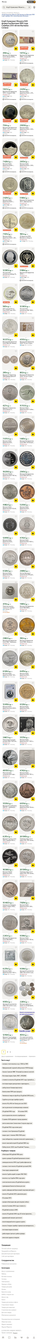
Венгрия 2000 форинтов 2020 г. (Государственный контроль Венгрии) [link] (8, 200)
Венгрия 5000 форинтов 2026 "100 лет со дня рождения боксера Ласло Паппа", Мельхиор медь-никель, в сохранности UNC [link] (10, 674)
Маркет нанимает (7, 1324)
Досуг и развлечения (8, 1271)
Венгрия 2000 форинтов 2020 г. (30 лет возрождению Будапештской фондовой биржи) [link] (9, 237)
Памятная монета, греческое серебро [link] (8, 607)
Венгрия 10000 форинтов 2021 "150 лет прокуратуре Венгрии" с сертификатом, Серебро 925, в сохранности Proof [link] (10, 474)
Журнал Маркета (7, 1327)
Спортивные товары (8, 1305)
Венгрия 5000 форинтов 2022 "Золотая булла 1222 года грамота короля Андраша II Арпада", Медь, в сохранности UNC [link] (9, 540)
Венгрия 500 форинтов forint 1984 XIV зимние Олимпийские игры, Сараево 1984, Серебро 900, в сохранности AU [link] (10, 342)
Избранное (22, 1337)
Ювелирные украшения (9, 1315)
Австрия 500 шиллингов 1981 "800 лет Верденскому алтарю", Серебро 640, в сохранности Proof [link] (27, 309)
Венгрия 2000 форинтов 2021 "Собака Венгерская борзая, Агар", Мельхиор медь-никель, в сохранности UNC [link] (27, 408)
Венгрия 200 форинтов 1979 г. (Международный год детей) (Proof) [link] (27, 273)
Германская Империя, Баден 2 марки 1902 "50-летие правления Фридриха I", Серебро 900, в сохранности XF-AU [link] (10, 905)
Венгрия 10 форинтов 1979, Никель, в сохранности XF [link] (9, 408)
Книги (3, 1299)
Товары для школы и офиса (10, 1302)
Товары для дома (7, 1287)
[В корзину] (16, 48)
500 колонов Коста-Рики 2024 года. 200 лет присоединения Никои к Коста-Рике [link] (9, 309)
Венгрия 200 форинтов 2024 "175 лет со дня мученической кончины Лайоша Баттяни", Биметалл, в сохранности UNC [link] (27, 375)
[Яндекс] (15, 1333)
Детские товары (6, 1312)
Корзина (28, 1337)
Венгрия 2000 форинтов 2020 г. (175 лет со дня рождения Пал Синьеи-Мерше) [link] (26, 92)
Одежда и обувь (6, 1284)
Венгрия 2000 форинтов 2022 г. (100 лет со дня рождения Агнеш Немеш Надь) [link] (26, 128)
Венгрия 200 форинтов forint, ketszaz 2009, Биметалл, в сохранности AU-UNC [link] (10, 56)
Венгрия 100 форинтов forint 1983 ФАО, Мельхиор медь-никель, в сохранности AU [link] (27, 607)
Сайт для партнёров (8, 1256)
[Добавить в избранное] (16, 31)
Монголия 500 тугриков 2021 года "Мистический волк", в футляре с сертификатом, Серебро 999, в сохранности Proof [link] (9, 773)
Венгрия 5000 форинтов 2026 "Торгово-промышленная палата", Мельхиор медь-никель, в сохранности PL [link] (10, 573)
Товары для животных (8, 1307)
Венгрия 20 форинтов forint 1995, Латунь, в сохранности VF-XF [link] (26, 641)
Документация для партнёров (11, 1253)
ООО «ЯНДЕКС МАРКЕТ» (13, 1330)
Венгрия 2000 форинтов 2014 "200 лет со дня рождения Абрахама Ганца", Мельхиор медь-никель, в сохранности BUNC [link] (27, 905)
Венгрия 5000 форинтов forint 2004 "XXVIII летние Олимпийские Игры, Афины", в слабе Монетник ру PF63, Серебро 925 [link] (9, 707)
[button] (34, 7)
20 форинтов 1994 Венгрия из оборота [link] (26, 237)
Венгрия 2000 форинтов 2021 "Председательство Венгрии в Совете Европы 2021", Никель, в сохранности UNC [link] (27, 674)
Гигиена (4, 1279)
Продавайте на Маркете (9, 1251)
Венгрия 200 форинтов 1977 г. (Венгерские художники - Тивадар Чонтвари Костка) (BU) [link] (27, 200)
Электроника (5, 1281)
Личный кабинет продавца (10, 1248)
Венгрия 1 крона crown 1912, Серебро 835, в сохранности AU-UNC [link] (9, 839)
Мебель (4, 1274)
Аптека (4, 1289)
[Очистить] (29, 7)
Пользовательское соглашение (11, 1319)
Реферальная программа (9, 1264)
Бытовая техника (7, 1276)
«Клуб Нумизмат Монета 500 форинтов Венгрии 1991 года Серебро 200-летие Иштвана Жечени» (18, 15)
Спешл (9, 1337)
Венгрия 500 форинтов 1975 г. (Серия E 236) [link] (10, 92)
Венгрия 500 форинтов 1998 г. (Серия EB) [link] (27, 56)
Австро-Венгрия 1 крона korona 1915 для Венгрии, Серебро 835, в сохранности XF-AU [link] (27, 573)
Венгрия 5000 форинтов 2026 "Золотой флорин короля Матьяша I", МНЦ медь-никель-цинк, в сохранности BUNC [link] (26, 707)
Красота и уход (6, 1292)
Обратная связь (6, 1322)
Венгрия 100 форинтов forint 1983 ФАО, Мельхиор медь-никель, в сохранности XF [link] (10, 938)
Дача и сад (5, 1297)
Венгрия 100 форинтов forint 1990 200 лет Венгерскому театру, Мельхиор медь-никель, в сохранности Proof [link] (27, 474)
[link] (15, 1064)
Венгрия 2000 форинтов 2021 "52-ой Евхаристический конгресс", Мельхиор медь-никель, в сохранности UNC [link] (9, 507)
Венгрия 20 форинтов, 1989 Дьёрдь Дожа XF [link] (9, 375)
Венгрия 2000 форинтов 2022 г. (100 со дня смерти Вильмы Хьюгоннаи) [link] (26, 164)
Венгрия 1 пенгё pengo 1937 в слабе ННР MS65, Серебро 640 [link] (10, 1037)
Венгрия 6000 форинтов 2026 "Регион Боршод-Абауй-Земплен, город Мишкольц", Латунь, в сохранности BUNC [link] (27, 806)
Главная (3, 1337)
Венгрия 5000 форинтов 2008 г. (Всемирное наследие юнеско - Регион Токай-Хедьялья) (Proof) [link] (10, 164)
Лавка (15, 1337)
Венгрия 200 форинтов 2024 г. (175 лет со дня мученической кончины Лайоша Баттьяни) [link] (10, 128)
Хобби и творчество (8, 1294)
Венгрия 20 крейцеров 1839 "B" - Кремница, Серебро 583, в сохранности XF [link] (10, 806)
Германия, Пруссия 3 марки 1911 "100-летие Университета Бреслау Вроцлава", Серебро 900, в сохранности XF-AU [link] (27, 839)
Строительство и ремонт (9, 1310)
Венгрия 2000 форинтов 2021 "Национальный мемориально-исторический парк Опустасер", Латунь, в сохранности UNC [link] (26, 507)
